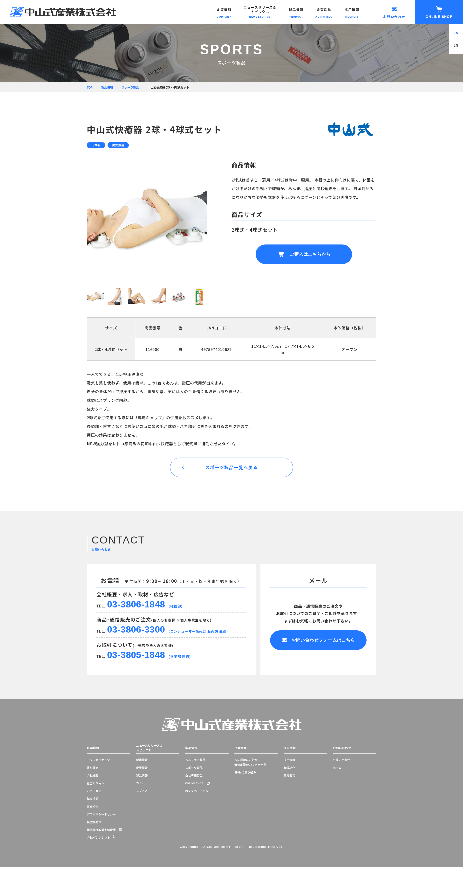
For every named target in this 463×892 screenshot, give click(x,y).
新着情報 (142, 760)
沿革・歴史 (94, 791)
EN (456, 45)
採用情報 (290, 748)
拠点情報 (92, 798)
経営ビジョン (95, 783)
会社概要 (92, 775)
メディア (141, 791)
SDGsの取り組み (245, 772)
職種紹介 (289, 768)
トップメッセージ (98, 760)
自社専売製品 (194, 775)
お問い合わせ (342, 748)
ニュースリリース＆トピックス (149, 747)
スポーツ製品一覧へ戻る (231, 467)
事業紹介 (92, 806)
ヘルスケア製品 (195, 760)
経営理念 (92, 768)
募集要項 (289, 775)
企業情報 (93, 748)
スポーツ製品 (130, 87)
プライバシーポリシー (101, 814)
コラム (140, 783)
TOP (90, 87)
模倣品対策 (94, 822)
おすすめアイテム (196, 791)
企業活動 (240, 748)
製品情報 (107, 87)
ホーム (337, 768)
